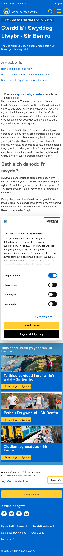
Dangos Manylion (42, 316)
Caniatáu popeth (31, 325)
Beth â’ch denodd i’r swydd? (16, 68)
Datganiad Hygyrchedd (13, 532)
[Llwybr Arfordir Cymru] (5, 11)
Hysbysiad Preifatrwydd (14, 526)
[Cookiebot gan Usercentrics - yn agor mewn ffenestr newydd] (51, 221)
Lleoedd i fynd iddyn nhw (25, 19)
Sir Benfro (46, 19)
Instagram (19, 513)
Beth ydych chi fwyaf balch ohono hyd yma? (25, 80)
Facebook (4, 513)
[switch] (52, 285)
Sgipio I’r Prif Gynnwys (13, 3)
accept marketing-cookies (28, 94)
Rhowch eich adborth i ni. (22, 475)
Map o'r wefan (8, 539)
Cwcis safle (37, 532)
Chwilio (50, 11)
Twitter (11, 513)
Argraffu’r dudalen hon (14, 481)
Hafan (6, 19)
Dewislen (58, 11)
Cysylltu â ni (31, 494)
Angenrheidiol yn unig (31, 334)
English (58, 3)
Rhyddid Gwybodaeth (43, 526)
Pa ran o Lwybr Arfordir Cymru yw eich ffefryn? (26, 74)
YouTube (26, 513)
